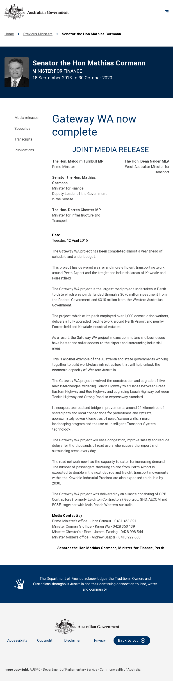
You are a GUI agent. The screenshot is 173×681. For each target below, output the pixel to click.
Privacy (100, 640)
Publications (24, 150)
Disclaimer (72, 640)
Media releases (26, 118)
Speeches (22, 128)
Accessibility (17, 640)
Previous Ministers (37, 34)
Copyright (44, 640)
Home (9, 34)
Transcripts (23, 139)
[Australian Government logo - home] (36, 12)
